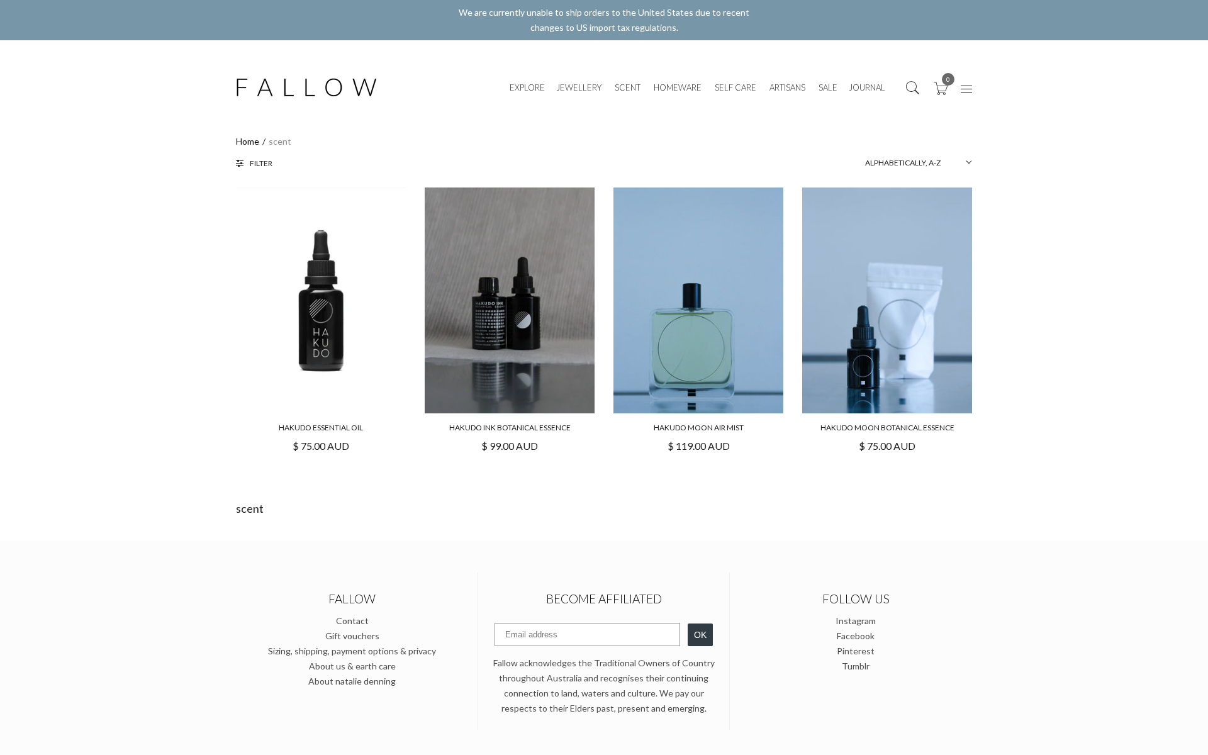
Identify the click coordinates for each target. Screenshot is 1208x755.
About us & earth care (352, 666)
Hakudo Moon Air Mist (699, 427)
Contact (352, 620)
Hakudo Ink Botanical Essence (510, 427)
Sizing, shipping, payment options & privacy (352, 651)
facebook (856, 635)
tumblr (856, 666)
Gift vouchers (352, 635)
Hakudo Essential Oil (321, 427)
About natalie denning (352, 681)
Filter (261, 163)
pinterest (856, 651)
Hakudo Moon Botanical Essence (887, 427)
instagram (856, 620)
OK (700, 635)
